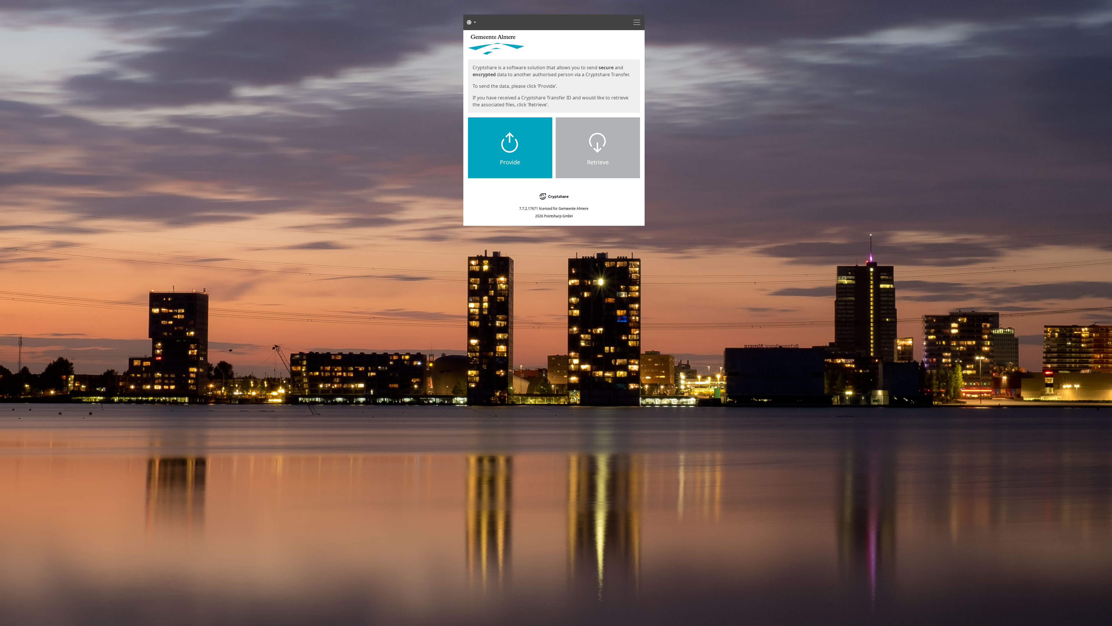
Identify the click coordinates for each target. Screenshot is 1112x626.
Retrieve (598, 162)
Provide (510, 162)
